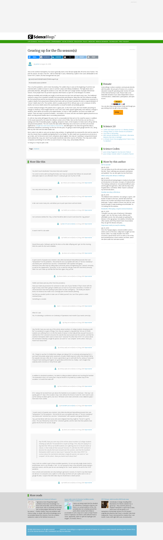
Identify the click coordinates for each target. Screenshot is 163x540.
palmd (37, 64)
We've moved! (105, 165)
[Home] (46, 37)
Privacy (57, 529)
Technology (113, 41)
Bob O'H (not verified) (68, 224)
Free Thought (124, 41)
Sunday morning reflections (110, 192)
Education (78, 41)
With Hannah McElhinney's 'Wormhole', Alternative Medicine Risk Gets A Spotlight (118, 136)
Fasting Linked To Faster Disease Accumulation (117, 131)
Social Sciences (67, 41)
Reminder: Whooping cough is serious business (116, 209)
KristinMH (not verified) (68, 405)
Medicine (91, 41)
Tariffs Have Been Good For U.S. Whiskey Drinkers (118, 129)
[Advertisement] (81, 16)
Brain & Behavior (102, 41)
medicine (36, 149)
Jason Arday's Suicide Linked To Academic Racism (118, 154)
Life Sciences (32, 41)
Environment (56, 41)
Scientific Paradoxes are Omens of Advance (42, 499)
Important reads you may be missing (113, 225)
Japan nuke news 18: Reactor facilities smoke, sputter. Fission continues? (79, 499)
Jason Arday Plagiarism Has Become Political (117, 152)
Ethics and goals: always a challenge (113, 175)
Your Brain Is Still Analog (110, 133)
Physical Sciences (44, 41)
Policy (85, 41)
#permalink (88, 183)
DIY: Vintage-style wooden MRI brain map (115, 499)
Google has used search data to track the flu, (49, 126)
